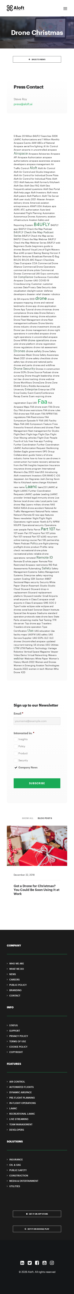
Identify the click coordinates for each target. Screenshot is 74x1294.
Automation (49, 213)
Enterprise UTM (46, 389)
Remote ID (44, 557)
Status (13, 1025)
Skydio (43, 585)
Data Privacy (29, 287)
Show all (28, 818)
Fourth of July (21, 441)
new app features (44, 514)
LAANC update (32, 494)
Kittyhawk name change (33, 482)
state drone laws (44, 616)
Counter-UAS (31, 280)
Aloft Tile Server (50, 195)
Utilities (54, 644)
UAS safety (42, 634)
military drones (42, 504)
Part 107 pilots (48, 533)
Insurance (54, 465)
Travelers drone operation (27, 626)
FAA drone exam (39, 406)
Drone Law (19, 330)
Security (23, 760)
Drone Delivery (47, 312)
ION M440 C (48, 475)
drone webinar (47, 379)
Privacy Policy (18, 1036)
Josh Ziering (46, 479)
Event (31, 392)
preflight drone (22, 546)
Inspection (43, 465)
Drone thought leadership (38, 375)
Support (14, 1030)
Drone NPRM (20, 340)
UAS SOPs (37, 638)
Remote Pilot (45, 561)
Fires (55, 424)
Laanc (31, 486)
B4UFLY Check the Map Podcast (35, 228)
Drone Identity (45, 323)
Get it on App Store (38, 1214)
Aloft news (52, 192)
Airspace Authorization (30, 157)
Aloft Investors (38, 192)
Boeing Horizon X (51, 253)
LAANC (13, 1108)
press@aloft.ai (23, 104)
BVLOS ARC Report (32, 259)
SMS (45, 602)
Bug (57, 256)
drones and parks (23, 365)
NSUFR (17, 525)
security (35, 582)
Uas (31, 630)
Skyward (25, 589)
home (26, 458)
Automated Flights (21, 1087)
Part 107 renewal (22, 536)
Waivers (52, 655)
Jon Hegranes (32, 479)
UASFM (31, 634)
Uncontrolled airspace (34, 641)
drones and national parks (39, 361)
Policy (34, 543)
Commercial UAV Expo (34, 273)
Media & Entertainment (23, 1180)
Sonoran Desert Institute (46, 609)
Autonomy (41, 216)
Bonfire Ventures (22, 256)
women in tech (36, 668)
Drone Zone (51, 382)
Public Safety (18, 1170)
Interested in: (24, 733)
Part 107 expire (32, 533)
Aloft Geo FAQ (31, 185)
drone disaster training (26, 316)
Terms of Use (17, 1041)
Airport (17, 149)
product (35, 546)
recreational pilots (23, 553)
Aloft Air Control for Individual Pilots (32, 178)
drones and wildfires (44, 365)
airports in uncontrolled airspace (39, 149)
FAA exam (35, 413)
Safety (46, 568)
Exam (32, 396)
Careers (14, 979)
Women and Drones (45, 662)
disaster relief (34, 294)
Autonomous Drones (24, 216)
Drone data (33, 312)
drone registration (45, 343)
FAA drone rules (51, 410)
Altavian (41, 199)
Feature (47, 424)
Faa (42, 401)
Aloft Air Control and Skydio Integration (34, 171)
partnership (53, 540)
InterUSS (39, 472)
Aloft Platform (34, 195)
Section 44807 (43, 578)
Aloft (33, 168)
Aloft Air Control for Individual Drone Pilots (36, 175)
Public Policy (18, 984)
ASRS (17, 209)
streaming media (29, 620)
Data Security (44, 287)
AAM (33, 142)
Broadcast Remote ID (43, 256)
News (17, 518)
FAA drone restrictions (31, 410)
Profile (43, 546)
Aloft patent (20, 195)
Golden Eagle (21, 451)
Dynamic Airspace (20, 1092)
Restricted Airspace (24, 564)
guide (32, 454)
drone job (55, 326)
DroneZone (38, 382)
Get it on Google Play (38, 1229)
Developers (16, 1129)
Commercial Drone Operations (39, 266)
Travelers (46, 623)
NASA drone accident (32, 508)
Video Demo (20, 655)
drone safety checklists (38, 358)
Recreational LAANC (22, 1113)
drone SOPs (20, 372)
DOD (32, 299)
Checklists (48, 259)
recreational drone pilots (34, 550)
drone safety (34, 351)
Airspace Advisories (39, 153)
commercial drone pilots (27, 270)
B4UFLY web (53, 242)
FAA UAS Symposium (31, 424)
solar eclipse (28, 606)
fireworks (19, 427)
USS (47, 644)
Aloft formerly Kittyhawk (47, 182)
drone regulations (23, 347)
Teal (41, 620)
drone (41, 298)
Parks (30, 529)
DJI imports (23, 299)
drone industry (21, 326)
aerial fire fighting (33, 146)
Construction (18, 1175)
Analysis (47, 206)
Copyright (16, 1052)
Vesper (54, 651)
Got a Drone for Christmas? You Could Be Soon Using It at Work (36, 889)
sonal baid (27, 609)
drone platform (27, 343)
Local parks (46, 501)
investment (25, 475)
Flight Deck (20, 434)
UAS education (42, 630)
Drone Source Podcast (39, 372)
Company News (28, 767)
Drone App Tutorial (24, 309)
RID (50, 564)
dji (15, 299)
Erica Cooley (20, 392)
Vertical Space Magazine (37, 651)
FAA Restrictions (35, 417)
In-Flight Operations (22, 1103)
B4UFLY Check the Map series (38, 235)
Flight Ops (44, 434)
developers (20, 294)
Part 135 (42, 540)
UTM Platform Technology (33, 648)
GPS (45, 451)
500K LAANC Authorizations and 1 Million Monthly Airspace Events (36, 139)
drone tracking (30, 379)
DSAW (17, 386)
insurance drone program (27, 468)
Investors (37, 475)
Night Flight (39, 518)
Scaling (26, 578)
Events (24, 396)
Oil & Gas (15, 1164)
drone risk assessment (45, 347)
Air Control (52, 146)
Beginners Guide (22, 246)
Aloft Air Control (46, 168)
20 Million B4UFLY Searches (36, 136)
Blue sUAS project (23, 253)
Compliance (25, 276)
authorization (32, 209)
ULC (46, 638)
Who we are (16, 963)
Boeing (37, 253)
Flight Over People (47, 437)
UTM (16, 648)
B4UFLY (42, 224)
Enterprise (31, 389)
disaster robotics (51, 294)
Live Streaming (18, 1119)
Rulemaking (34, 568)
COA (34, 263)
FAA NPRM (47, 413)
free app (38, 441)
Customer (36, 283)
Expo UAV (32, 402)
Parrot (37, 529)
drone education (47, 316)
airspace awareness (39, 160)
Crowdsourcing (22, 283)
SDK (33, 578)
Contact (14, 995)
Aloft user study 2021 (25, 199)
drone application (46, 306)
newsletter (26, 518)
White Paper (41, 658)
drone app (31, 306)
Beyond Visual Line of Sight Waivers (41, 249)
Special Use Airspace (25, 613)
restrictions (42, 564)
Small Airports (50, 596)
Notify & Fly (46, 521)
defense (48, 290)
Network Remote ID (24, 514)
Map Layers (27, 504)
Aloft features (26, 182)
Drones (19, 351)
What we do (16, 968)
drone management (36, 330)
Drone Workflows (23, 382)
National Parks (42, 511)
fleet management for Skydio (43, 430)
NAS (52, 504)
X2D (23, 672)
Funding (48, 441)
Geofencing (52, 448)
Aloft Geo (19, 185)
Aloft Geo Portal (51, 189)
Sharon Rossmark (30, 585)
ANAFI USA (36, 206)
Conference (40, 277)
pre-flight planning (48, 543)
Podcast (25, 543)
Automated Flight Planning (28, 213)
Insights (32, 465)
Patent (17, 543)
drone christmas (43, 309)
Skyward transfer (33, 596)
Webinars (29, 658)
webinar (19, 658)
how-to (33, 458)
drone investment (39, 326)
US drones (39, 644)
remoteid (31, 557)
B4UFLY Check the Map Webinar (30, 239)
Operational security (33, 525)
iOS (58, 475)
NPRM (56, 521)
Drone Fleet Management (27, 319)
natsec (54, 511)
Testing (48, 620)
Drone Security (24, 368)
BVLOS (17, 259)
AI (44, 146)
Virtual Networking (37, 655)
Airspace (21, 153)
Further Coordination (25, 444)
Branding (15, 990)
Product (23, 753)
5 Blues (17, 136)
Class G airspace (22, 263)
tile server (19, 623)
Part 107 (48, 529)
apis (54, 206)
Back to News (38, 59)
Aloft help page (22, 192)
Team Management (20, 1124)
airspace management (38, 164)
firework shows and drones (39, 427)
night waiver (32, 521)
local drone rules (31, 501)
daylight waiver (35, 290)
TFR (54, 620)
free (31, 441)
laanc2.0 (42, 487)
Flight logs (32, 434)
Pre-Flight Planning (22, 1097)
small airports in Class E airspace (31, 599)
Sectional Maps (22, 582)
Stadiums (42, 613)
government (35, 451)
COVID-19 (44, 280)
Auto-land (45, 209)
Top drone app (33, 623)
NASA (17, 508)
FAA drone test (21, 413)
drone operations (38, 340)
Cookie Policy (18, 1046)
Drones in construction (48, 368)
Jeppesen (19, 479)
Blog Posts (45, 818)
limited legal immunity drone (39, 497)
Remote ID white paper (26, 561)
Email (18, 713)
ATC (22, 209)
